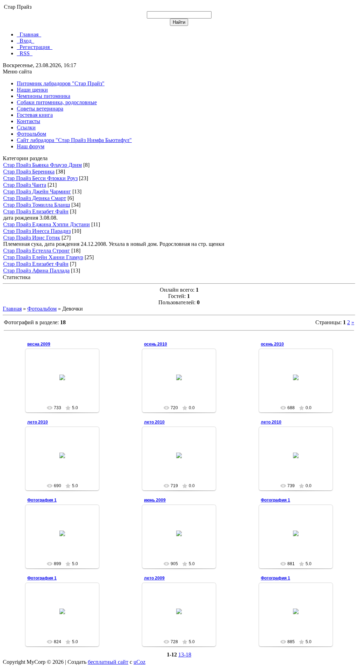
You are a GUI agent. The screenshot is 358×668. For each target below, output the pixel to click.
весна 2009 (38, 344)
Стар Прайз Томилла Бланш (36, 205)
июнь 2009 (155, 500)
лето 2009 (154, 578)
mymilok (65, 383)
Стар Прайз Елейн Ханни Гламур (43, 257)
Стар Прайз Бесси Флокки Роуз (40, 178)
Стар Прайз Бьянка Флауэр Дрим (42, 165)
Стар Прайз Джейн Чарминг (37, 191)
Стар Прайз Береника (29, 172)
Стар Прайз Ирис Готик (31, 238)
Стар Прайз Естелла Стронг (36, 251)
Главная (12, 309)
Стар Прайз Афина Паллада (36, 270)
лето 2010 (37, 422)
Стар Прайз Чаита (24, 185)
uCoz (139, 662)
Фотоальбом (42, 309)
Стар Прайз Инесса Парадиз (37, 231)
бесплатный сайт (108, 662)
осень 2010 (155, 344)
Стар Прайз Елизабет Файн (36, 211)
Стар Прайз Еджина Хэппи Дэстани (46, 224)
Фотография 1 (42, 500)
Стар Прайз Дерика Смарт (34, 198)
